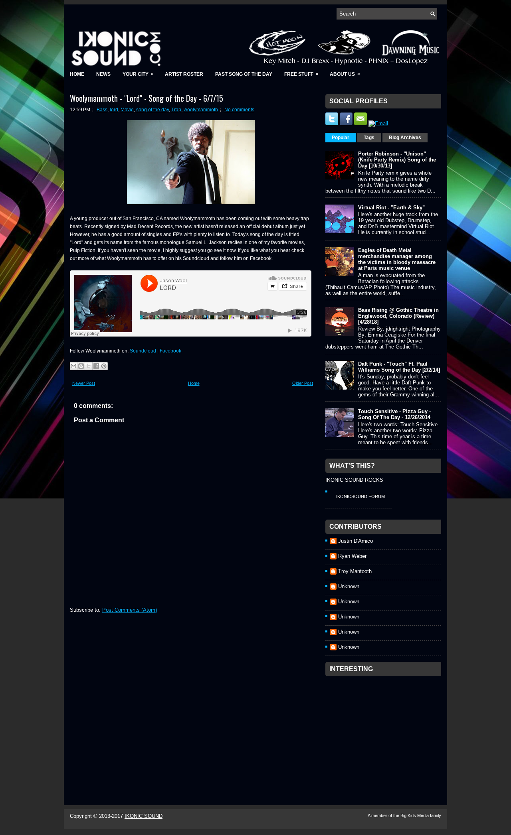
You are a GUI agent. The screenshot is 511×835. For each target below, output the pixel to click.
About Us (345, 74)
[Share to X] (89, 366)
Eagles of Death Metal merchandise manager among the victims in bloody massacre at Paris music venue (397, 259)
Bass (102, 109)
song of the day (152, 109)
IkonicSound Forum (360, 496)
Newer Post (83, 383)
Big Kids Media (415, 815)
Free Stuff (301, 74)
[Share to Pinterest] (104, 366)
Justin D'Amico (355, 541)
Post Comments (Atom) (129, 610)
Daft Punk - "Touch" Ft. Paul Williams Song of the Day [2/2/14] (399, 367)
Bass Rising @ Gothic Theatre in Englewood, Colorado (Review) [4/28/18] (398, 316)
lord (114, 109)
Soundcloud (143, 351)
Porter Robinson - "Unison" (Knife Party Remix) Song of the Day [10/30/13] (397, 160)
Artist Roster (184, 74)
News (103, 74)
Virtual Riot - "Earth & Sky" (391, 208)
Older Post (302, 383)
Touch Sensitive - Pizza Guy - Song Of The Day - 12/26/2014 (394, 414)
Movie (127, 109)
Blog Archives (405, 137)
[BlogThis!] (81, 366)
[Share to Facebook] (96, 366)
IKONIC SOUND (143, 816)
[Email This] (73, 366)
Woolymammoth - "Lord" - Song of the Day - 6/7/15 (146, 98)
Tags (369, 137)
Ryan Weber (352, 556)
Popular (340, 137)
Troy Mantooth (355, 571)
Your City (138, 74)
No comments (239, 109)
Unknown (348, 586)
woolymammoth (201, 109)
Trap (176, 109)
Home (77, 74)
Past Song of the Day (243, 74)
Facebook (170, 351)
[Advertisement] (385, 730)
